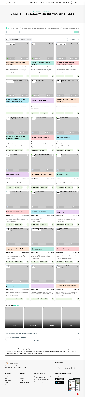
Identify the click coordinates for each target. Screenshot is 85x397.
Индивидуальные (41, 28)
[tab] (7, 39)
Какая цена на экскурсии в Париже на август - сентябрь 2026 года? (24, 340)
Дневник (7, 384)
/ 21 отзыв (50, 95)
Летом (18, 28)
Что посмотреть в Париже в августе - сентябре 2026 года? (22, 333)
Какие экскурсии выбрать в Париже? (16, 337)
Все (12, 28)
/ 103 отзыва (50, 281)
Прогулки (72, 28)
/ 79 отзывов (50, 132)
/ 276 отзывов (74, 58)
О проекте (22, 376)
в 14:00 (35, 113)
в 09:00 (9, 113)
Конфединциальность (25, 382)
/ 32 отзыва (75, 281)
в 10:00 (9, 187)
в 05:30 (9, 261)
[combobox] (53, 32)
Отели (6, 382)
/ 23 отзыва (50, 244)
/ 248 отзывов (74, 132)
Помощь (22, 378)
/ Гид (12, 58)
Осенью (24, 28)
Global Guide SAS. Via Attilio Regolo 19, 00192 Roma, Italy (44, 376)
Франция (44, 11)
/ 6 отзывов (50, 169)
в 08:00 (9, 150)
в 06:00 (60, 150)
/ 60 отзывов (75, 169)
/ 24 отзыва (75, 244)
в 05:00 (60, 113)
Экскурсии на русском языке (54, 28)
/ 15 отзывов (75, 95)
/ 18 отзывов (25, 244)
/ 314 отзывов (24, 132)
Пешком (65, 28)
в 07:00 (34, 150)
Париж (48, 11)
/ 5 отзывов (25, 95)
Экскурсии (38, 11)
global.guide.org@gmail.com (42, 381)
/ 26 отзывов (24, 281)
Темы (8, 28)
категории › (16, 305)
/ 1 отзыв (51, 58)
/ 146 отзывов (24, 169)
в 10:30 (60, 187)
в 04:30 (9, 298)
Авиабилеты (8, 380)
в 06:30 (35, 224)
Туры (6, 378)
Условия (22, 380)
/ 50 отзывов (25, 58)
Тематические (32, 28)
